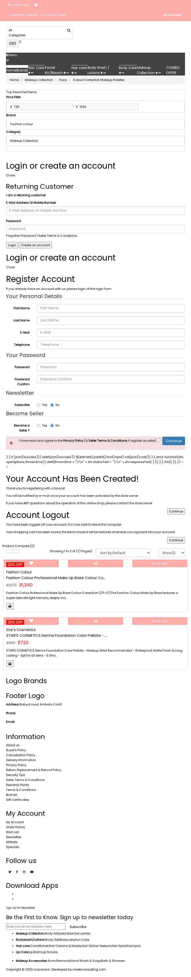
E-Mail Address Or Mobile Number (31, 202)
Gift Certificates (17, 800)
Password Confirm (22, 381)
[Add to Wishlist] (31, 563)
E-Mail (25, 332)
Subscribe (22, 405)
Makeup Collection (39, 80)
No (57, 405)
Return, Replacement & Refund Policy (33, 770)
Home (14, 80)
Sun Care (82, 940)
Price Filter (13, 97)
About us (12, 745)
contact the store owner (134, 503)
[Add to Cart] (10, 606)
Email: (10, 722)
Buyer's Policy (16, 750)
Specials (12, 847)
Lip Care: (22, 952)
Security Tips (15, 775)
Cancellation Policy (20, 755)
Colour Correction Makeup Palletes (99, 80)
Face (63, 80)
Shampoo (133, 946)
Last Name (21, 320)
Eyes (61, 933)
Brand (11, 115)
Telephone (22, 345)
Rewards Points (17, 785)
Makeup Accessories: (32, 961)
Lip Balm (35, 952)
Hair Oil (87, 946)
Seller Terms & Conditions (25, 780)
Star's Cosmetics (21, 629)
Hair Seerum (102, 946)
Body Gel (52, 940)
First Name (22, 308)
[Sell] (38, 4)
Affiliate (11, 842)
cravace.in (42, 969)
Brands (11, 795)
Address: (12, 704)
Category (13, 132)
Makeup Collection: (30, 933)
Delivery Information (21, 760)
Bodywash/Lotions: (30, 940)
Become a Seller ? (22, 427)
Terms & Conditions (21, 790)
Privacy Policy (16, 765)
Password (13, 221)
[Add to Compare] (95, 563)
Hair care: (23, 946)
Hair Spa (118, 946)
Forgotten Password (21, 236)
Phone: (11, 713)
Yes (44, 405)
